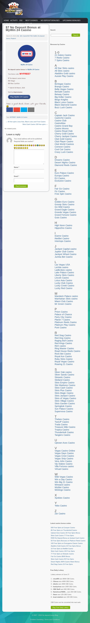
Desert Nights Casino (65, 162)
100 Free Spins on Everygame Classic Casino (67, 543)
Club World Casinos (64, 144)
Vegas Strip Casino (64, 458)
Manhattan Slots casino (66, 298)
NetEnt (35, 36)
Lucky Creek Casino (64, 285)
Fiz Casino (60, 191)
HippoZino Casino (63, 228)
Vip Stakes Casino (63, 464)
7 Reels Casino (62, 57)
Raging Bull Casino (64, 340)
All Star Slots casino (64, 68)
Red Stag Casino (63, 335)
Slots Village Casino (64, 401)
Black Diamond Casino (66, 105)
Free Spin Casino (63, 194)
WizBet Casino (62, 487)
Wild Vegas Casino (64, 477)
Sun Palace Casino (64, 409)
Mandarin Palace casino (66, 296)
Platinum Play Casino (65, 325)
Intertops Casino (63, 241)
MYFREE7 (13, 117)
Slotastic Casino (62, 377)
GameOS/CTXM (28, 36)
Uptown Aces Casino (65, 443)
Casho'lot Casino (63, 118)
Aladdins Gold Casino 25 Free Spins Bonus (66, 546)
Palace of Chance (63, 314)
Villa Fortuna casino (64, 466)
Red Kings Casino (63, 343)
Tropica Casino (62, 429)
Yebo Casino (61, 505)
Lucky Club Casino (64, 283)
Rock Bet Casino (63, 354)
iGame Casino (61, 236)
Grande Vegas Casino (65, 212)
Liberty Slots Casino (64, 275)
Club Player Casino (64, 141)
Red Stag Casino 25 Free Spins (62, 564)
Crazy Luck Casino (64, 152)
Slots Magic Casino (64, 393)
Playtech (13, 38)
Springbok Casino (63, 406)
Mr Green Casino (63, 304)
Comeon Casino (62, 147)
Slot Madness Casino (65, 385)
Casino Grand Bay (64, 126)
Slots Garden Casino (65, 403)
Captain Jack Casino (65, 115)
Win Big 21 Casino (64, 482)
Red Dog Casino (63, 338)
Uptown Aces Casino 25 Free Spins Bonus (65, 533)
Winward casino (62, 485)
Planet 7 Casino (62, 319)
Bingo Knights (61, 99)
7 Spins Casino (62, 60)
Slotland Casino (62, 380)
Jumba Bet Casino (64, 257)
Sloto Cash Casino (64, 388)
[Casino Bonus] (13, 20)
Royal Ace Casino (63, 356)
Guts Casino (61, 217)
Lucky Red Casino (63, 288)
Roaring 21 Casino (64, 364)
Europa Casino (62, 175)
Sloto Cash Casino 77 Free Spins (62, 535)
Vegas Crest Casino (64, 456)
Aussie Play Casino (64, 76)
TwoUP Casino (62, 422)
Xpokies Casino (62, 498)
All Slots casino (62, 71)
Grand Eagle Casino (64, 209)
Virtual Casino (61, 469)
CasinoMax (60, 123)
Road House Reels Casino (67, 351)
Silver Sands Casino (64, 374)
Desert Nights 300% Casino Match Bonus (65, 562)
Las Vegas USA (62, 264)
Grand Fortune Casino (65, 215)
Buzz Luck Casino (63, 107)
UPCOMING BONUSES (71, 20)
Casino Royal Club (64, 131)
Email (16, 176)
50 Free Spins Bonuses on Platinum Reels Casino (68, 541)
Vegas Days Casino (64, 453)
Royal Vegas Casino (64, 361)
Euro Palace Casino (64, 173)
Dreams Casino (62, 160)
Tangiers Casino (62, 435)
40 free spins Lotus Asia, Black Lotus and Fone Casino (26, 122)
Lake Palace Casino (64, 272)
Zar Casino (60, 513)
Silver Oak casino (63, 372)
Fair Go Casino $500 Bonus (60, 556)
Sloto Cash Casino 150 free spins (35, 124)
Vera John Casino (63, 461)
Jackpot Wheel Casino (65, 254)
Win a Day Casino (63, 479)
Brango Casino (62, 86)
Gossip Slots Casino (64, 204)
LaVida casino (61, 267)
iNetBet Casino (62, 238)
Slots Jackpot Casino (65, 395)
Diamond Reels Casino (66, 165)
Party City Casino (63, 317)
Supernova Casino (64, 411)
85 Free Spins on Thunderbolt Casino (64, 530)
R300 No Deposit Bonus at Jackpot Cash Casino (67, 538)
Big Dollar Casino (63, 97)
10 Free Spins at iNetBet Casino (62, 548)
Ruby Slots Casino (64, 359)
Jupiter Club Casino (64, 251)
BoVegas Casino (63, 84)
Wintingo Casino (62, 490)
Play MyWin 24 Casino (19, 97)
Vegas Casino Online (65, 450)
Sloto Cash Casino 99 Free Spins (62, 559)
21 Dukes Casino (63, 55)
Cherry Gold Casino (64, 133)
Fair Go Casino (62, 188)
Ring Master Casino (64, 348)
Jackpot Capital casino (65, 249)
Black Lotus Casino (64, 102)
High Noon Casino (63, 225)
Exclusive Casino (63, 181)
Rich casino (60, 346)
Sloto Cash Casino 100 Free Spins (63, 551)
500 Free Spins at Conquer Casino (63, 527)
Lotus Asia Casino (63, 280)
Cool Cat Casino (62, 149)
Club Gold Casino (63, 139)
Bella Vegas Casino (64, 89)
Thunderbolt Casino (64, 432)
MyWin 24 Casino (33, 69)
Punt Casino (61, 327)
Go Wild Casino (62, 207)
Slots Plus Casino (63, 390)
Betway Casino (62, 94)
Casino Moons (62, 128)
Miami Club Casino (64, 301)
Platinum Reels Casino (66, 322)
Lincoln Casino (62, 278)
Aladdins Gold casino (65, 73)
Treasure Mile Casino (65, 427)
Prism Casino (61, 312)
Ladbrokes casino (63, 270)
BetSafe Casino (62, 91)
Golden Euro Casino (64, 202)
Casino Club (60, 120)
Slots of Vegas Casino (65, 398)
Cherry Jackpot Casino (66, 136)
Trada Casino (61, 424)
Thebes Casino (62, 419)
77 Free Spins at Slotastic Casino (62, 554)
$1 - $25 (19, 36)
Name (16, 167)
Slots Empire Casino (64, 382)
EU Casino (60, 178)
